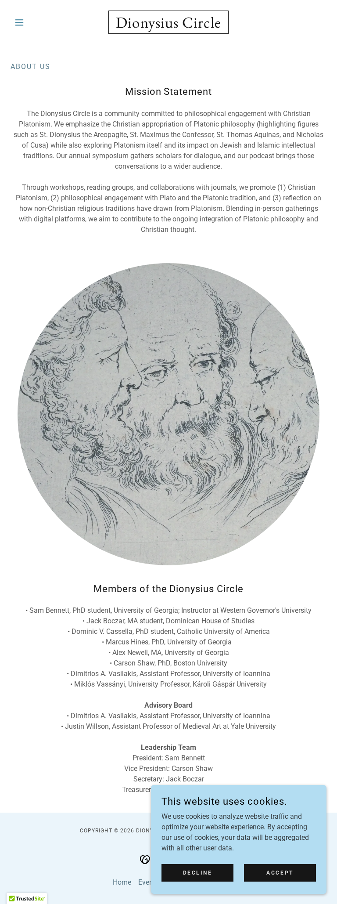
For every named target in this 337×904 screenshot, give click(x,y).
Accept (279, 872)
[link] (168, 25)
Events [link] (148, 882)
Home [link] (122, 882)
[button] (34, 22)
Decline (197, 872)
